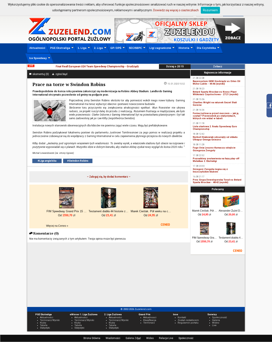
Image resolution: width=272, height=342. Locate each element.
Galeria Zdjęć (133, 338)
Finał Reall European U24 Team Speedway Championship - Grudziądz (97, 66)
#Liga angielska (47, 160)
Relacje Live (166, 338)
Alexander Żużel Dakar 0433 (231, 210)
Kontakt (182, 317)
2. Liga (98, 48)
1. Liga (82, 48)
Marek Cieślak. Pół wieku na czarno (204, 210)
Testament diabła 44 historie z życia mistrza (231, 237)
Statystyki (45, 327)
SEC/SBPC (135, 48)
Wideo (150, 338)
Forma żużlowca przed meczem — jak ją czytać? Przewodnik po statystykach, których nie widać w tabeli (215, 116)
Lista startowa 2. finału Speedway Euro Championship (215, 127)
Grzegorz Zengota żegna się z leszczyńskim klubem (210, 170)
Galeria (216, 320)
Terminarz (149, 322)
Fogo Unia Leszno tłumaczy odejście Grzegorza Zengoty (214, 149)
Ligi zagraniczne (160, 48)
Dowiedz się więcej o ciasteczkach (176, 10)
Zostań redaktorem (188, 320)
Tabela (43, 325)
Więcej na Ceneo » (57, 225)
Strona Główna (91, 338)
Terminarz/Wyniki (50, 320)
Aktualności (37, 48)
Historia (183, 48)
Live (214, 325)
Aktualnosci (149, 317)
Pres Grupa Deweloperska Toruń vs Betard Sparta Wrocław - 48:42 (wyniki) (217, 181)
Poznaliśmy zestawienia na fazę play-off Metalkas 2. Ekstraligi (216, 160)
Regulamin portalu (188, 322)
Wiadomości (113, 338)
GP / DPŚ (115, 48)
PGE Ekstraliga (60, 48)
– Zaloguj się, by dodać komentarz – (108, 176)
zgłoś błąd (60, 74)
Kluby (43, 322)
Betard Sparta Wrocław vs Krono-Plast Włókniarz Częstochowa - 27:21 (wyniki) (215, 93)
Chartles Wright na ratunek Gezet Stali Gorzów (215, 103)
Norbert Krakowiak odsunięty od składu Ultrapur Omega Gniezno (215, 138)
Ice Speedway (38, 58)
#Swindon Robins (77, 160)
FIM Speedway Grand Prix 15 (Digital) (204, 237)
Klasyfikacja (149, 320)
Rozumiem (210, 10)
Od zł (204, 214)
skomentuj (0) (40, 74)
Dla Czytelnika (206, 48)
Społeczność (185, 338)
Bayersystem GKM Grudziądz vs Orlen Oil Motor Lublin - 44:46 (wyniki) (216, 82)
